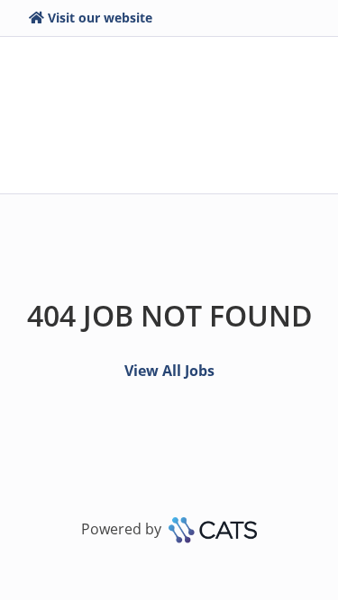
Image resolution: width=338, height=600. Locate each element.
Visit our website (100, 17)
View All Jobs (169, 371)
